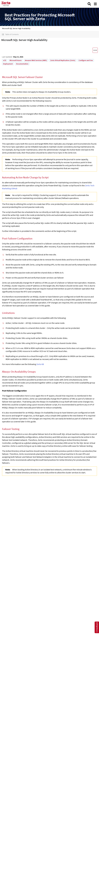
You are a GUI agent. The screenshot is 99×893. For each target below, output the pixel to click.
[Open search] (89, 4)
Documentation (22, 64)
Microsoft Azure (16, 60)
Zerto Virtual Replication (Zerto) (62, 60)
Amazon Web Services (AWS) (36, 60)
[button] (49, 34)
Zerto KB (40, 364)
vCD (4, 60)
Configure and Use (86, 60)
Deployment (8, 64)
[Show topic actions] (95, 50)
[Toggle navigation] (95, 4)
